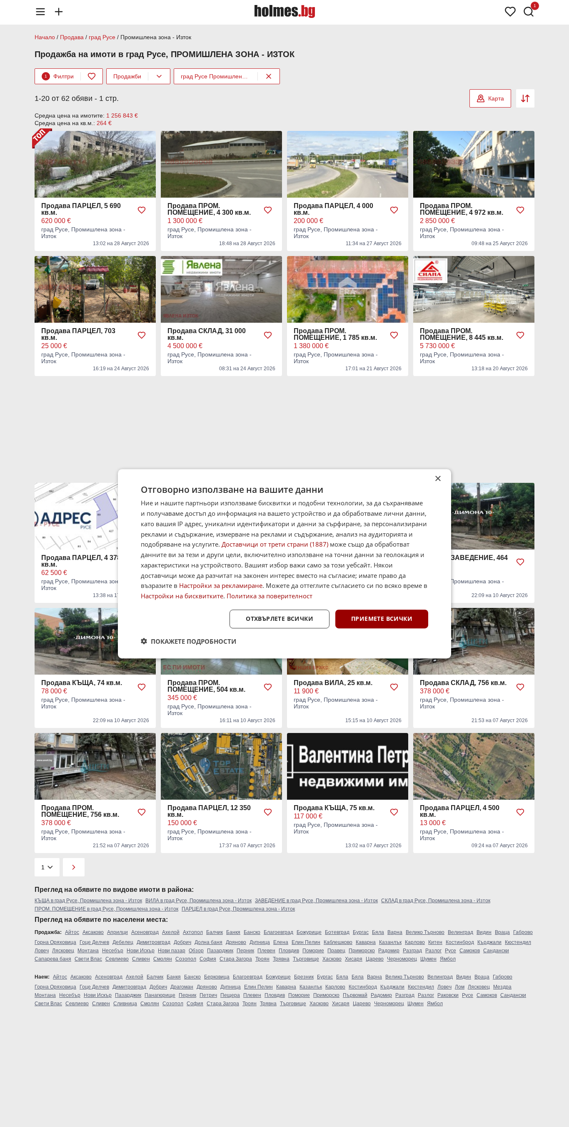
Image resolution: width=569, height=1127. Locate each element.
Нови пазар (171, 950)
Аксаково (93, 932)
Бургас (361, 932)
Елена (280, 942)
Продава (72, 37)
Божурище (309, 932)
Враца (502, 932)
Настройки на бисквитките (182, 596)
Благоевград (278, 932)
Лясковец (63, 950)
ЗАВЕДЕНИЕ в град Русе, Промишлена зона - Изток (316, 900)
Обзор (196, 950)
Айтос (72, 932)
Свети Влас (88, 958)
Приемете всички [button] (381, 618)
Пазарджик (220, 950)
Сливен (141, 958)
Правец (336, 950)
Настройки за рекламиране (220, 585)
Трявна (281, 958)
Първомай (355, 995)
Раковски (448, 995)
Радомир (388, 950)
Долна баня (208, 942)
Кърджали (489, 942)
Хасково (332, 958)
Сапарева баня (53, 958)
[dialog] (284, 563)
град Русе (102, 37)
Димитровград (153, 942)
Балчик (214, 932)
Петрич (208, 995)
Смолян (162, 958)
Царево (375, 958)
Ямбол (448, 958)
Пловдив (289, 950)
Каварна (366, 942)
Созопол (185, 958)
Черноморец (402, 958)
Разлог (433, 950)
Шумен (428, 958)
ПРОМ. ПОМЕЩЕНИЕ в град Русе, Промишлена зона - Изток (106, 908)
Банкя (233, 932)
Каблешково (338, 942)
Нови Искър (141, 950)
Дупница (260, 942)
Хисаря (353, 958)
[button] (188, 640)
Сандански (496, 950)
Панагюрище (160, 995)
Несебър (112, 950)
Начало (45, 37)
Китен (435, 942)
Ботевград (337, 932)
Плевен (266, 950)
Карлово (415, 942)
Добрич (182, 942)
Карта (496, 98)
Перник (245, 950)
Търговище (306, 958)
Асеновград (145, 932)
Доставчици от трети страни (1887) (275, 544)
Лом (459, 986)
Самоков (469, 950)
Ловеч (42, 950)
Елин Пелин (306, 942)
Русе (450, 950)
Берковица (217, 976)
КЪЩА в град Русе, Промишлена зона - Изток (88, 900)
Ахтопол (193, 932)
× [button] (437, 479)
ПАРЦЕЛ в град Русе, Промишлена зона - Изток (238, 908)
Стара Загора (236, 958)
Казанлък (390, 942)
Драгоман (181, 986)
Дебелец (122, 942)
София (208, 958)
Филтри (59, 76)
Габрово (523, 932)
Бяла (378, 932)
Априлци (117, 932)
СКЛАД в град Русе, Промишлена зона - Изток (435, 900)
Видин (484, 932)
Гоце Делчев (94, 942)
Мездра (502, 986)
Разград (412, 950)
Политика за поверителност (269, 596)
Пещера (230, 995)
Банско (252, 932)
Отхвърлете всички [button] (279, 618)
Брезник (304, 976)
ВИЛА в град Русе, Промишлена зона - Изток (198, 900)
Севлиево (117, 958)
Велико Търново (425, 932)
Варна (394, 932)
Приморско (362, 950)
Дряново (236, 942)
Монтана (88, 950)
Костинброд (460, 942)
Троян (262, 958)
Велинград (460, 932)
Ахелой (171, 932)
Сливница (125, 1003)
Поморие (313, 950)
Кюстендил (518, 942)
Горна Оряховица (55, 942)
